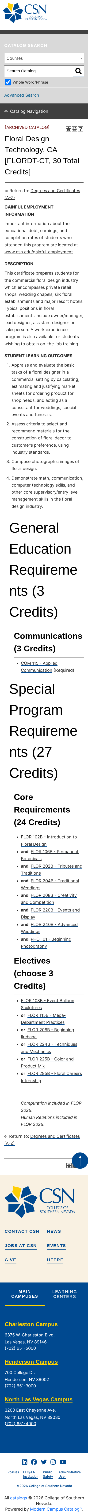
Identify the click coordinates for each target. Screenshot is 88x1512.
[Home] (26, 13)
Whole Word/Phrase (30, 82)
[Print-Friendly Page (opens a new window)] (74, 128)
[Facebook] (34, 1462)
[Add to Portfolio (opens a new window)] (68, 128)
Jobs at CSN (21, 1245)
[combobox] (44, 58)
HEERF (55, 1260)
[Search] (78, 71)
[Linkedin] (24, 1462)
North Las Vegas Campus (39, 1399)
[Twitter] (44, 1462)
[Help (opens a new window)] (80, 128)
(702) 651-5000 (20, 1348)
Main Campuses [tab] (24, 1294)
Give (10, 1260)
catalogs (18, 1497)
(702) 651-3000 (20, 1386)
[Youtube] (63, 1462)
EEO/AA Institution (30, 1474)
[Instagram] (53, 1462)
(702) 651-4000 (20, 1423)
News (54, 1231)
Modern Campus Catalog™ (56, 1509)
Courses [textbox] (15, 58)
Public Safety (48, 1474)
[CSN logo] (44, 1202)
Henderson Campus (31, 1362)
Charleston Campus (31, 1324)
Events (56, 1245)
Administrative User (69, 1474)
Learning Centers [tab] (64, 1294)
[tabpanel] (44, 1377)
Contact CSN (22, 1231)
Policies (13, 1472)
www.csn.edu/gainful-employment (38, 251)
